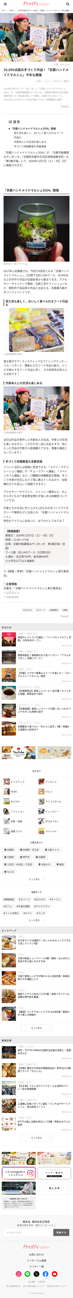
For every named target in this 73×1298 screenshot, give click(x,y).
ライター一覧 (36, 1266)
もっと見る (34, 879)
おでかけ (28, 610)
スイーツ (41, 610)
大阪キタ (45, 864)
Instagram (12, 596)
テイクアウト (43, 906)
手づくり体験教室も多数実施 (30, 146)
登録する (62, 1232)
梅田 (61, 864)
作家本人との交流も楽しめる (30, 141)
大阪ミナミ (53, 849)
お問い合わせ (36, 1254)
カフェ (8, 906)
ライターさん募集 (36, 1260)
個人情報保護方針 (13, 1286)
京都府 (10, 849)
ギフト (28, 913)
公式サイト (12, 592)
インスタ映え (12, 913)
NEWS (11, 10)
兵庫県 (41, 857)
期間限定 (54, 610)
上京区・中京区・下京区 (19, 864)
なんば (10, 871)
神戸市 (26, 857)
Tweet (64, 106)
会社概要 (31, 1281)
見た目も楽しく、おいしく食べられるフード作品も (39, 135)
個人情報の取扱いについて (33, 1286)
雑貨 (66, 610)
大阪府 (10, 857)
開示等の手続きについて (57, 1286)
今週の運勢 (24, 906)
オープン (55, 899)
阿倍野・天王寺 (31, 849)
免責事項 (41, 1281)
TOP (3, 10)
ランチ (41, 913)
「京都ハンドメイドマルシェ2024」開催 (33, 128)
